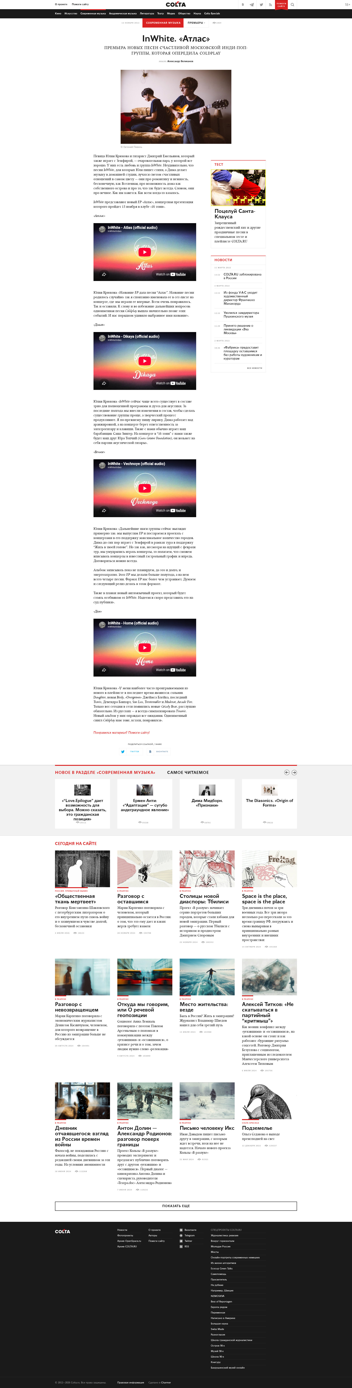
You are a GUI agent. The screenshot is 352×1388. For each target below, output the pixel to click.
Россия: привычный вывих (71, 891)
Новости (122, 1230)
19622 (270, 823)
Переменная (218, 1312)
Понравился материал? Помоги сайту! (122, 732)
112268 (83, 1171)
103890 (147, 1056)
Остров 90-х (218, 1345)
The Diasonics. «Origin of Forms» (269, 803)
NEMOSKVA (217, 1296)
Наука (197, 13)
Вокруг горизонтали (222, 1241)
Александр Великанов (180, 61)
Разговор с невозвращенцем (76, 1007)
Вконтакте (190, 1230)
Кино (58, 13)
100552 (210, 942)
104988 (208, 1032)
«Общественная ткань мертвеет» (75, 899)
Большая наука (219, 1323)
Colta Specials (212, 13)
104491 (85, 1046)
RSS (187, 1246)
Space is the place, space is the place (264, 899)
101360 (273, 947)
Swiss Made (217, 1329)
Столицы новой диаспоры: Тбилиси (204, 899)
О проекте (61, 4)
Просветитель (219, 1279)
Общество (184, 13)
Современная (93, 13)
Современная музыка (163, 23)
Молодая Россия (220, 1246)
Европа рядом (219, 1307)
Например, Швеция (222, 1290)
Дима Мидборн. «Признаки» (207, 803)
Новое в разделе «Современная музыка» (105, 773)
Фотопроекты (125, 1235)
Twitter (188, 1241)
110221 (144, 1190)
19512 (83, 823)
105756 (269, 1071)
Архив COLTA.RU (127, 1246)
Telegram (190, 1235)
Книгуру (216, 1362)
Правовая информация (130, 1382)
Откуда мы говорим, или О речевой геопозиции (143, 1010)
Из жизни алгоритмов (223, 1263)
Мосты (215, 1252)
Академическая (123, 13)
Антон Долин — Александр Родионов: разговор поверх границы (144, 1137)
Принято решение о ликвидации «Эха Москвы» (238, 329)
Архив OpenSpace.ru (129, 1241)
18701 (207, 823)
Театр (160, 13)
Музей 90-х (217, 1351)
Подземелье (257, 1128)
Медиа (171, 13)
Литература (147, 13)
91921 (205, 1159)
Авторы (152, 1235)
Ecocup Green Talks (221, 1268)
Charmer (166, 1382)
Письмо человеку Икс (207, 1128)
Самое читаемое (188, 773)
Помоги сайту (80, 4)
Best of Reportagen (221, 1301)
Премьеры (195, 23)
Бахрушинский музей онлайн (228, 1368)
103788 (147, 933)
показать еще (176, 1206)
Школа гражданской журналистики (231, 1340)
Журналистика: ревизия (224, 1235)
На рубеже (217, 1285)
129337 (273, 1146)
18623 (81, 933)
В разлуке (123, 891)
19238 (145, 823)
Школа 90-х (217, 1356)
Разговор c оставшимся (132, 899)
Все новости (254, 368)
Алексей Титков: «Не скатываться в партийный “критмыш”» (268, 1013)
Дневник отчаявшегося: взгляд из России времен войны (82, 1137)
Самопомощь (218, 1274)
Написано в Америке (223, 1318)
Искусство (71, 13)
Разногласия (218, 1334)
